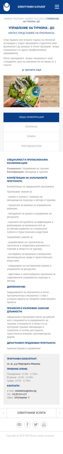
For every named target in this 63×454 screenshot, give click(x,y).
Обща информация (31, 117)
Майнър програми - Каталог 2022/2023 (24, 19)
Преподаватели (31, 146)
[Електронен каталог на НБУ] (7, 7)
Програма (31, 127)
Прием (31, 136)
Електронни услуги (32, 413)
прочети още (33, 70)
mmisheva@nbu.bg (25, 391)
